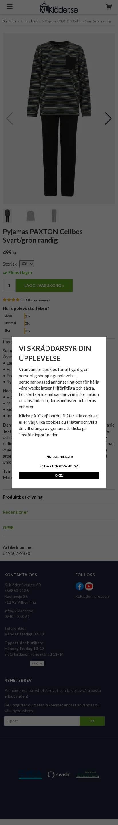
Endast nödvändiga (59, 466)
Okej (59, 475)
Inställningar (59, 457)
